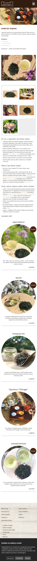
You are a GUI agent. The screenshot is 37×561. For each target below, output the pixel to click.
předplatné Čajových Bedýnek (15, 194)
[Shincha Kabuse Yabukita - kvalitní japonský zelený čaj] (26, 94)
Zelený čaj (5, 41)
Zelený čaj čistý (7, 43)
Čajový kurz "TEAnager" (18, 412)
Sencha (18, 301)
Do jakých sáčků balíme (9, 530)
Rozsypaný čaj (5, 511)
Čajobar (20, 514)
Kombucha (21, 517)
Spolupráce (4, 517)
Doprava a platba (7, 527)
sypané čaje (24, 192)
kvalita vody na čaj (10, 178)
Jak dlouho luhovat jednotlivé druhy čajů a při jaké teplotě (17, 176)
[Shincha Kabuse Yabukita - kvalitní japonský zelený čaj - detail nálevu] (10, 110)
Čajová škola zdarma (6, 520)
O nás (4, 534)
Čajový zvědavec (22, 508)
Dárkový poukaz (5, 514)
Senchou (10, 154)
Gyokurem (16, 154)
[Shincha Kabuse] (18, 68)
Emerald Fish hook (18, 467)
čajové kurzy (10, 195)
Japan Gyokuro (18, 245)
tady (8, 208)
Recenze (5, 537)
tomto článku (28, 182)
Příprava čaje (4, 508)
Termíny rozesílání (7, 525)
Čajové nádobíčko (23, 511)
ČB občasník (6, 532)
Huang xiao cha (18, 357)
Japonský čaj (6, 45)
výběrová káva (6, 197)
